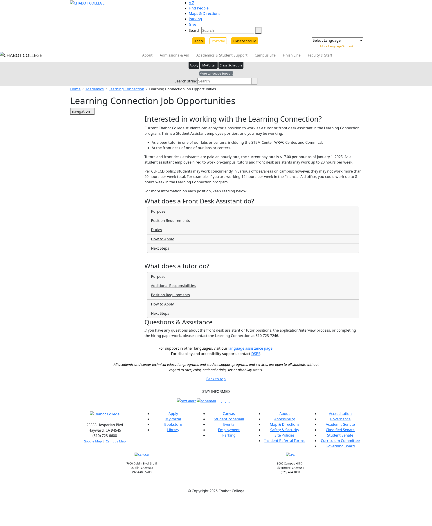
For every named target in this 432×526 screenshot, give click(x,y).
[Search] (258, 30)
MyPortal (218, 41)
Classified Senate (340, 429)
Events (228, 424)
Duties (156, 229)
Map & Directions (284, 424)
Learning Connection (126, 89)
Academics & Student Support (222, 55)
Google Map (93, 441)
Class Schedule (244, 41)
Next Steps (160, 248)
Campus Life (266, 55)
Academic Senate (340, 424)
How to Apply (162, 239)
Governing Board (340, 446)
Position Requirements (170, 220)
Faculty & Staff (320, 55)
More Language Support (336, 46)
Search (194, 30)
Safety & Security (284, 429)
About (147, 55)
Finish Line (292, 55)
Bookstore (173, 424)
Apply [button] (194, 65)
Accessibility (284, 419)
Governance (340, 419)
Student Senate (340, 435)
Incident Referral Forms (284, 440)
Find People (199, 8)
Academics (95, 89)
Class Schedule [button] (231, 65)
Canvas (229, 413)
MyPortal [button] (209, 65)
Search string (186, 81)
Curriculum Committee (340, 440)
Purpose (158, 211)
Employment (229, 429)
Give (192, 24)
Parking (195, 18)
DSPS (255, 353)
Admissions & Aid (175, 55)
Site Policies (284, 435)
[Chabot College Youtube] (231, 400)
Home (75, 89)
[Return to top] (1, 501)
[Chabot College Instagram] (224, 400)
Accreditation (340, 413)
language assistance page (250, 348)
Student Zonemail (229, 419)
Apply (198, 41)
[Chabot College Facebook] (220, 400)
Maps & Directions (204, 13)
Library (173, 429)
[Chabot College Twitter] (228, 400)
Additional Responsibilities (173, 285)
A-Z (191, 2)
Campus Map (116, 441)
